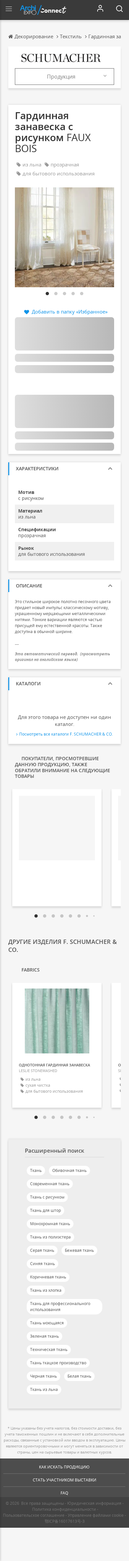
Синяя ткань (42, 1263)
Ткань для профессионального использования (60, 1306)
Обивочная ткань (69, 1170)
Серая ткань (42, 1250)
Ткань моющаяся (47, 1323)
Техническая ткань (48, 1349)
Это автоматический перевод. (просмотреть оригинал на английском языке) (62, 656)
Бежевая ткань (79, 1250)
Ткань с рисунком (47, 1197)
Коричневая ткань (48, 1277)
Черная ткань (43, 1376)
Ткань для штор (45, 1210)
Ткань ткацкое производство (58, 1363)
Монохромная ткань (50, 1223)
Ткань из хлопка (46, 1290)
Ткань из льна (44, 1389)
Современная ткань (49, 1184)
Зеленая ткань (44, 1336)
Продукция (61, 76)
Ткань (36, 1170)
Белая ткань (79, 1376)
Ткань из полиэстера (50, 1237)
